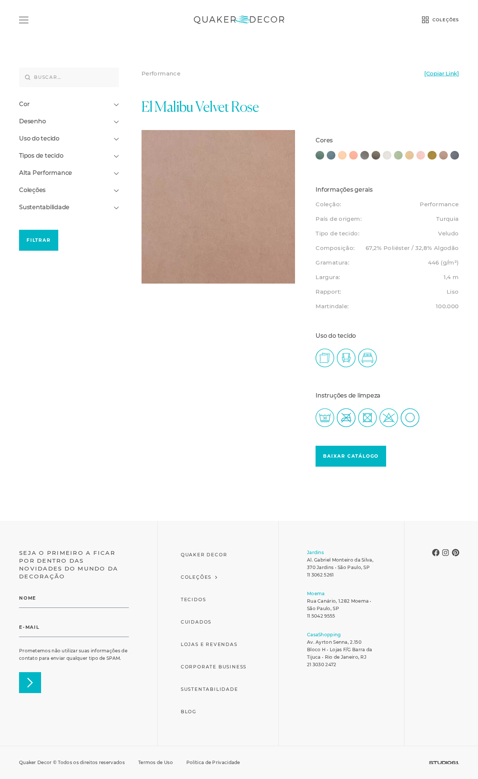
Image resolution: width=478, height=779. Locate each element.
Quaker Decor (204, 554)
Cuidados (196, 622)
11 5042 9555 (321, 616)
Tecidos (193, 599)
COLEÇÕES (445, 19)
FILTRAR (39, 240)
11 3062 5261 (320, 575)
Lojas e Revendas (209, 644)
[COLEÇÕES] (425, 19)
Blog (188, 711)
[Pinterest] (455, 552)
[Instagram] (445, 552)
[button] (351, 456)
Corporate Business (213, 667)
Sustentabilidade (209, 689)
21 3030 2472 (321, 664)
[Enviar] (30, 682)
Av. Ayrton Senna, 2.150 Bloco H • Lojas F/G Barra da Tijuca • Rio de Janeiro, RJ (339, 649)
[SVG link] (444, 762)
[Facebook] (436, 552)
